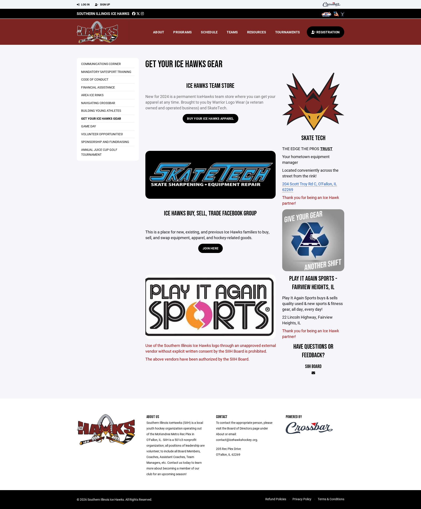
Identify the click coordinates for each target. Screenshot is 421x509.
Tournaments (287, 32)
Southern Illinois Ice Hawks (103, 13)
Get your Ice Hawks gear (101, 118)
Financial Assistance (98, 87)
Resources (256, 32)
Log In (84, 4)
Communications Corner (101, 64)
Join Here (211, 248)
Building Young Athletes (101, 110)
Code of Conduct (94, 79)
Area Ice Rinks (92, 95)
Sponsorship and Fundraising (105, 142)
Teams (232, 32)
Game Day (88, 126)
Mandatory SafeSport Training (106, 72)
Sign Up (104, 4)
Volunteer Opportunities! (102, 134)
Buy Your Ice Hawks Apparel (210, 118)
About (158, 32)
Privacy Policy (302, 499)
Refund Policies (275, 499)
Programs (182, 32)
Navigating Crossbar (98, 103)
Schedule (209, 32)
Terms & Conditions (331, 499)
